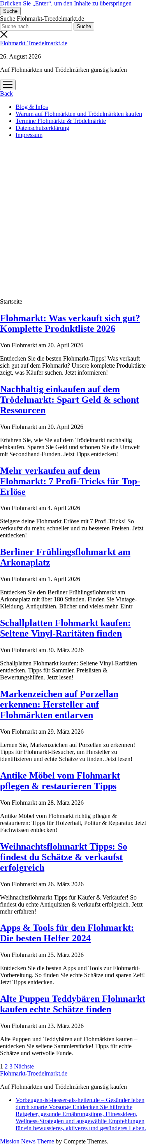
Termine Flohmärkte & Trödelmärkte (61, 120)
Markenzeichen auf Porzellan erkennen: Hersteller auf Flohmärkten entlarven (59, 704)
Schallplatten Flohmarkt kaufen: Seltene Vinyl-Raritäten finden (65, 628)
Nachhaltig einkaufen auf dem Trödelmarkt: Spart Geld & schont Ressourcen (69, 399)
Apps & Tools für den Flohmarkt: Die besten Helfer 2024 (67, 933)
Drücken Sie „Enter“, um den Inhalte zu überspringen (66, 3)
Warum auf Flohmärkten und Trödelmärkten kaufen (79, 113)
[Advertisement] (73, 218)
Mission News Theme (27, 1141)
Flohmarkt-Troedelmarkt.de (33, 43)
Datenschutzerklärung (42, 127)
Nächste (24, 1066)
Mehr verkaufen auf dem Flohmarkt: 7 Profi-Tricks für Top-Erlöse (70, 481)
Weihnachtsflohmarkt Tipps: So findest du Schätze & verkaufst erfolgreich (63, 857)
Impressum (29, 135)
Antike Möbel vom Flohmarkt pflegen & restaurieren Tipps (60, 780)
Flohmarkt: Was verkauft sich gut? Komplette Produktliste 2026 (70, 323)
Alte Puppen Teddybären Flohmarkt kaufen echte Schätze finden (72, 1004)
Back (6, 93)
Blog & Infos (32, 106)
